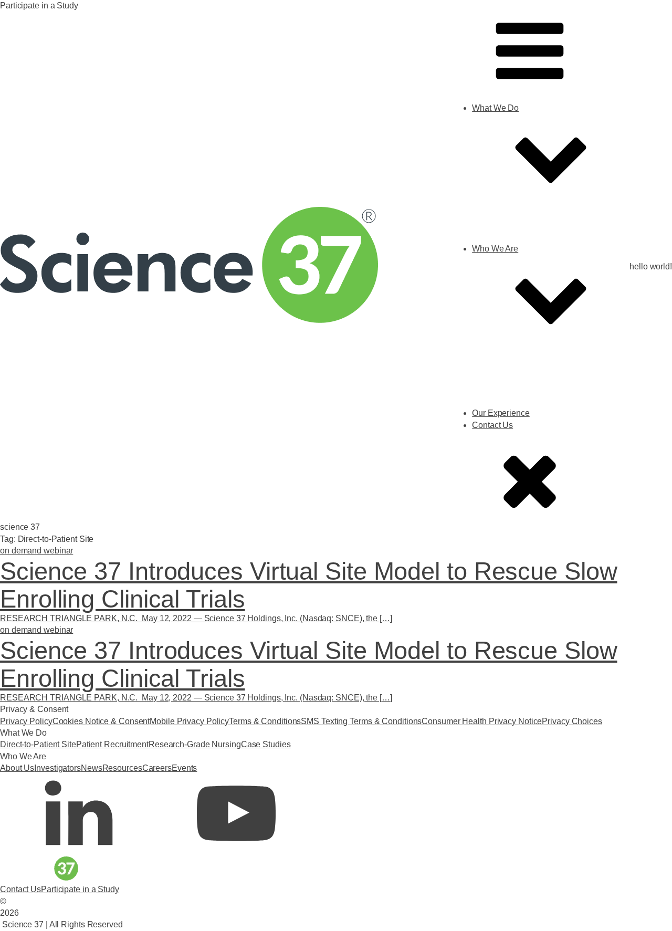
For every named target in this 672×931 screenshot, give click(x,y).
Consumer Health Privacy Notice (482, 721)
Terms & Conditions (265, 721)
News (503, 418)
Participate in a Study (80, 889)
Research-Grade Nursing (539, 265)
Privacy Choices (572, 721)
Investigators (516, 406)
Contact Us (20, 889)
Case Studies (518, 289)
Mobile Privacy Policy (189, 721)
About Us (510, 395)
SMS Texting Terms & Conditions (361, 721)
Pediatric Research (528, 277)
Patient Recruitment (112, 744)
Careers (507, 441)
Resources (513, 430)
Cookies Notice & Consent (101, 721)
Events (505, 453)
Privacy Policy (26, 721)
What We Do (495, 107)
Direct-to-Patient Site (531, 254)
